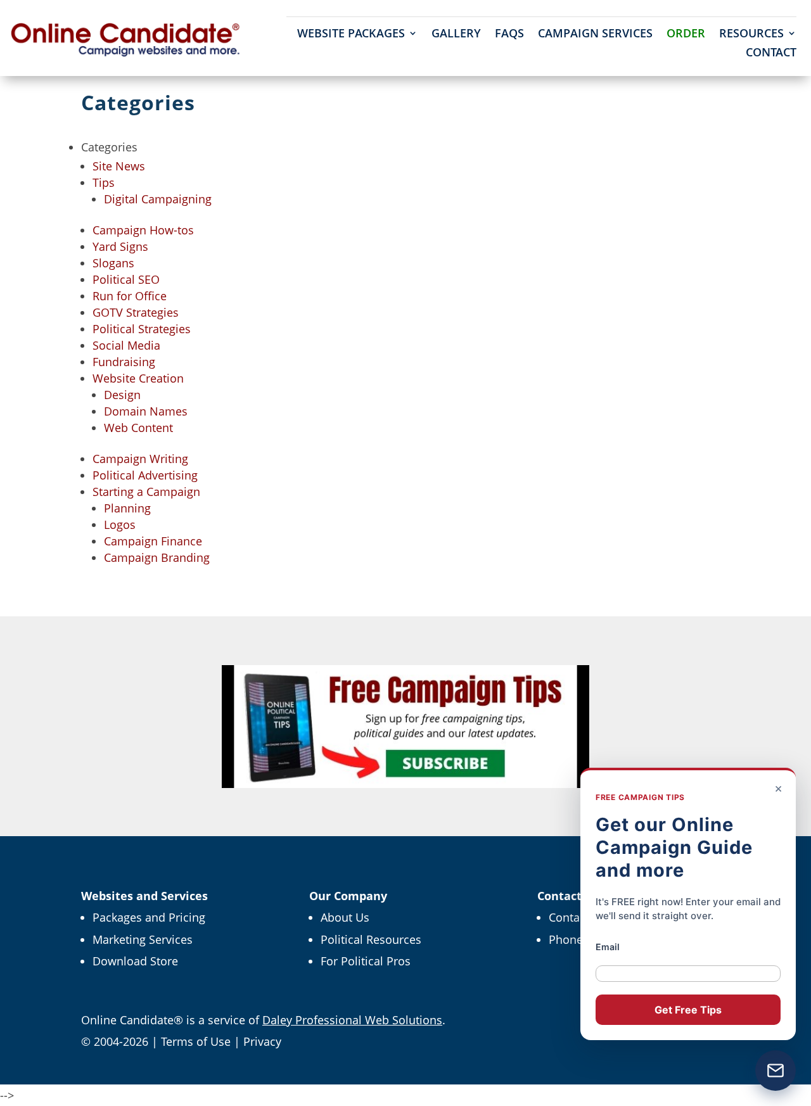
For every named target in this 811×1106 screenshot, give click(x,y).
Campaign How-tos (143, 230)
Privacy (262, 1041)
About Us (345, 917)
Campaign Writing (140, 458)
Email (608, 946)
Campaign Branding (157, 557)
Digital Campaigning (158, 199)
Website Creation (138, 378)
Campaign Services (595, 35)
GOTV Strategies (136, 312)
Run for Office (130, 295)
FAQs (509, 35)
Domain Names (146, 411)
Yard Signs (120, 246)
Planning (127, 508)
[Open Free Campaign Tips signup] (775, 1070)
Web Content (138, 427)
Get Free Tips (688, 1009)
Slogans (113, 262)
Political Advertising (145, 475)
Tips (104, 182)
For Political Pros (366, 961)
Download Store (135, 961)
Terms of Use (196, 1041)
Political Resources (371, 939)
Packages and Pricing (149, 917)
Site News (119, 166)
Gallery (456, 35)
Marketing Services (143, 939)
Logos (120, 524)
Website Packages (351, 35)
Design (122, 394)
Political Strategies (142, 328)
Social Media (126, 345)
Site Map (104, 605)
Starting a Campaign (146, 491)
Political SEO (126, 279)
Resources (751, 35)
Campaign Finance (153, 541)
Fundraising (124, 361)
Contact (771, 54)
